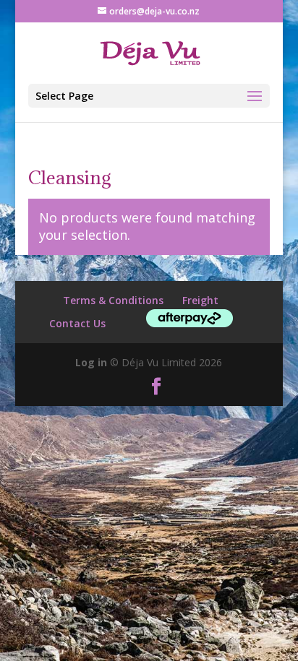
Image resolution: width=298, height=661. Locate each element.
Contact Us (77, 323)
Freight (200, 300)
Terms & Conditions (113, 300)
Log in (91, 362)
